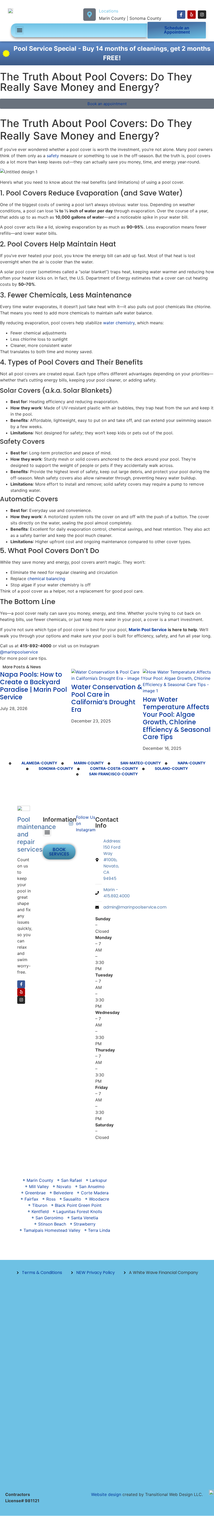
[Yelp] (191, 14)
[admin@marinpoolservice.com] (98, 907)
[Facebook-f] (181, 14)
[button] (19, 30)
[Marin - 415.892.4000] (98, 893)
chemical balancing (46, 578)
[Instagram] (202, 14)
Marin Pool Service (148, 629)
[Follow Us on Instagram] (72, 823)
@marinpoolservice (19, 652)
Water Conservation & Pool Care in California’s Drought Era (106, 698)
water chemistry (119, 322)
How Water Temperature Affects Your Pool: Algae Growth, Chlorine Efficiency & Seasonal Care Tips (177, 718)
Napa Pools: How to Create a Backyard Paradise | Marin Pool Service (33, 685)
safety (53, 155)
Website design (106, 1494)
